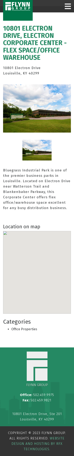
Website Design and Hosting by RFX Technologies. (38, 443)
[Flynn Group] (18, 6)
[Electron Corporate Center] (37, 150)
